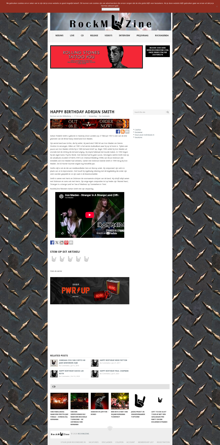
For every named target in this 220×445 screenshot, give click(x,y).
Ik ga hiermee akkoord (110, 9)
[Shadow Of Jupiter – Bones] (100, 401)
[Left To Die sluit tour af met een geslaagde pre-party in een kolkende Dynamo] (160, 401)
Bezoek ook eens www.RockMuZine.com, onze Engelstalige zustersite (158, 51)
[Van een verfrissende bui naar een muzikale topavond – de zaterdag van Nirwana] (79, 401)
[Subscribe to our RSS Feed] (123, 132)
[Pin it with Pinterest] (66, 242)
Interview (124, 35)
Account (131, 442)
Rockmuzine (83, 434)
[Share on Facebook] (52, 242)
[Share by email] (71, 242)
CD (82, 35)
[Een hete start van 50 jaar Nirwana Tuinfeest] (120, 401)
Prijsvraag (142, 35)
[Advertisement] (110, 87)
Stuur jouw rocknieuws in (144, 135)
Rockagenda (162, 35)
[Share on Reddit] (62, 242)
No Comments (104, 116)
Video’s (108, 35)
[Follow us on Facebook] (118, 132)
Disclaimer (138, 132)
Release (94, 35)
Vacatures (138, 137)
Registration (163, 442)
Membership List (146, 442)
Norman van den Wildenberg (60, 116)
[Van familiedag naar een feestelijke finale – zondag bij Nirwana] (59, 401)
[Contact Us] (127, 132)
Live (72, 35)
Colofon (138, 130)
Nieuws (59, 35)
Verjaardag (93, 116)
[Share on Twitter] (57, 242)
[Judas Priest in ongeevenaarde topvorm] (140, 401)
